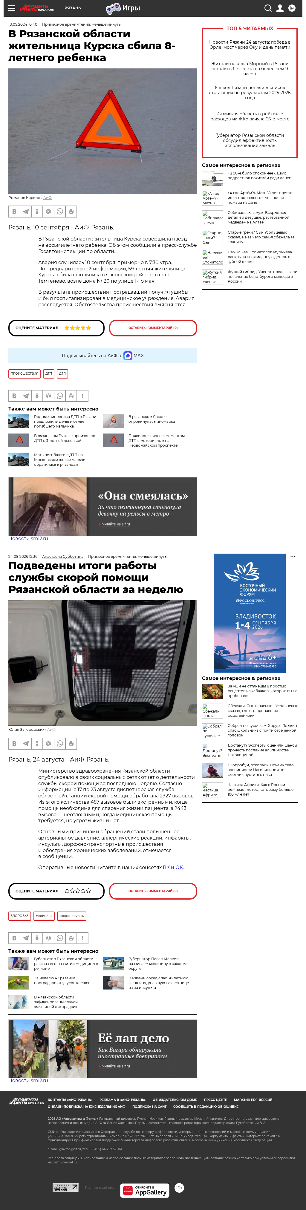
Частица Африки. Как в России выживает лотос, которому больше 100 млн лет (260, 789)
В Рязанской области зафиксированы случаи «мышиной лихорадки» (56, 1002)
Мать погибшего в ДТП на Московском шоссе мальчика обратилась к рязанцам (62, 460)
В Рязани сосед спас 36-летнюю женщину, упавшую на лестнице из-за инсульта (158, 983)
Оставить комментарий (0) (153, 328)
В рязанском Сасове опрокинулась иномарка (151, 419)
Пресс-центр (215, 1100)
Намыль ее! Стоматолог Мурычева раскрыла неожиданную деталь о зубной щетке (260, 257)
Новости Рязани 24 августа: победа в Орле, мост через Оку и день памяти (250, 45)
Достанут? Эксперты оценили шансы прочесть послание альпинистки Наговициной (262, 750)
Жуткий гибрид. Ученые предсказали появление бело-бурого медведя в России (262, 276)
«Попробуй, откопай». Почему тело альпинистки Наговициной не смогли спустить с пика (261, 770)
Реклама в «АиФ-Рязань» (123, 1100)
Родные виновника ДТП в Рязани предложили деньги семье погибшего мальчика (65, 421)
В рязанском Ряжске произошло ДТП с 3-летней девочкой (64, 438)
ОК (179, 867)
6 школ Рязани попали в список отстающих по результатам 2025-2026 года (250, 92)
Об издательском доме (175, 1100)
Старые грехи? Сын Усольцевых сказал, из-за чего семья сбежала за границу (261, 237)
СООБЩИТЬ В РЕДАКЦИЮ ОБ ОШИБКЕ (205, 1107)
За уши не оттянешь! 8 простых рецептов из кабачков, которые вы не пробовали (262, 691)
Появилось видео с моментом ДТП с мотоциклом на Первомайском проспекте (156, 441)
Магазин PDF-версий (253, 1100)
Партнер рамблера (99, 1187)
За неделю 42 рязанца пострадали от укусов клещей (62, 980)
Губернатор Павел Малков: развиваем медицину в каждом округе (157, 964)
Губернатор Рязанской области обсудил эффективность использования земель (249, 140)
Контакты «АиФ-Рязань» (70, 1100)
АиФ (47, 197)
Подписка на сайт (149, 1107)
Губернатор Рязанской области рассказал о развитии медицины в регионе (66, 964)
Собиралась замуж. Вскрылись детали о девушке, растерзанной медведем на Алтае (258, 217)
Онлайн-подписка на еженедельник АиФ (87, 1107)
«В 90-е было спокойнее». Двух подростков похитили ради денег (259, 175)
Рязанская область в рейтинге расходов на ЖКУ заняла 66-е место (250, 116)
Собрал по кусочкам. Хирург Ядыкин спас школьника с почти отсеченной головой (262, 730)
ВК (166, 867)
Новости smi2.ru (28, 538)
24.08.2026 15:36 (22, 556)
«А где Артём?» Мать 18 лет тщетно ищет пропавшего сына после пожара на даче (260, 198)
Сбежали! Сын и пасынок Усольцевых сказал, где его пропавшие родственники (263, 711)
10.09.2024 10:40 (22, 24)
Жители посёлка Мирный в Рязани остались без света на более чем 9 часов (250, 68)
